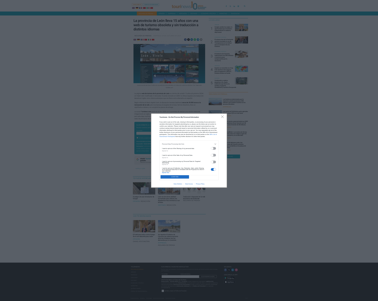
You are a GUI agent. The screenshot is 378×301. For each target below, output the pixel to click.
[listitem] (189, 144)
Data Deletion (178, 184)
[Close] (223, 117)
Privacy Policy (200, 184)
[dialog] (189, 150)
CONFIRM (174, 177)
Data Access (189, 184)
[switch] (213, 148)
